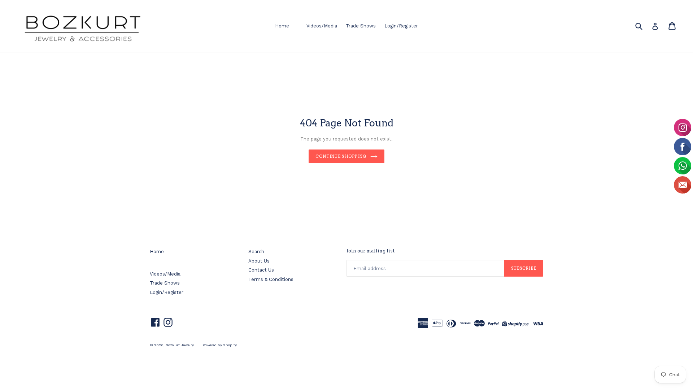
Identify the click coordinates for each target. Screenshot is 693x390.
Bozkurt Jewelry (180, 345)
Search (256, 251)
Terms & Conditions (270, 279)
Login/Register (401, 26)
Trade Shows (361, 26)
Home (282, 26)
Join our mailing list (370, 251)
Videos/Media (321, 26)
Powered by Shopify (219, 345)
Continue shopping (341, 156)
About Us (259, 261)
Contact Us (261, 270)
